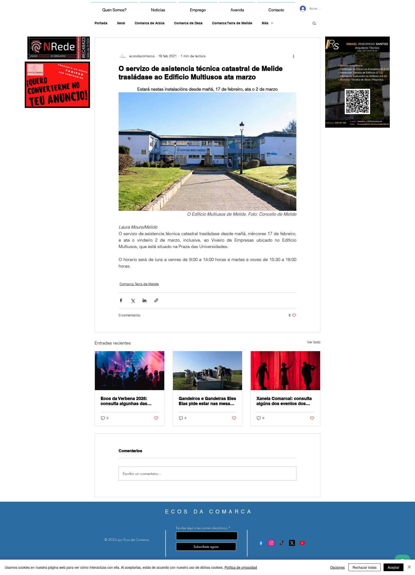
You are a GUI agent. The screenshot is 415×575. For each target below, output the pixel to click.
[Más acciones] (293, 56)
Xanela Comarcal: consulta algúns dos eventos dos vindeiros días (284, 401)
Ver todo (313, 342)
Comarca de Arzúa (150, 23)
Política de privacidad (241, 567)
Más (265, 23)
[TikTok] (282, 543)
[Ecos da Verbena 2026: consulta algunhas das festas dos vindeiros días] (129, 370)
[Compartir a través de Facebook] (121, 300)
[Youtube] (302, 543)
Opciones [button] (337, 567)
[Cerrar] (409, 567)
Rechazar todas (365, 567)
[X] (292, 543)
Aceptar (393, 567)
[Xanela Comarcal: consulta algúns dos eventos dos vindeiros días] (285, 370)
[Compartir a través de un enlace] (156, 300)
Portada (101, 23)
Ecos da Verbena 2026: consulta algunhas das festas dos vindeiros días (126, 401)
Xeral (121, 23)
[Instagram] (271, 543)
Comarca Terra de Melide (232, 23)
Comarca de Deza (188, 23)
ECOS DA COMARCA (209, 512)
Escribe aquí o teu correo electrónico (201, 528)
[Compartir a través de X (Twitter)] (132, 300)
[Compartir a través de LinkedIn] (144, 300)
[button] (314, 23)
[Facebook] (261, 543)
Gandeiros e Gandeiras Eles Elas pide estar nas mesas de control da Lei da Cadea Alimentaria (207, 401)
